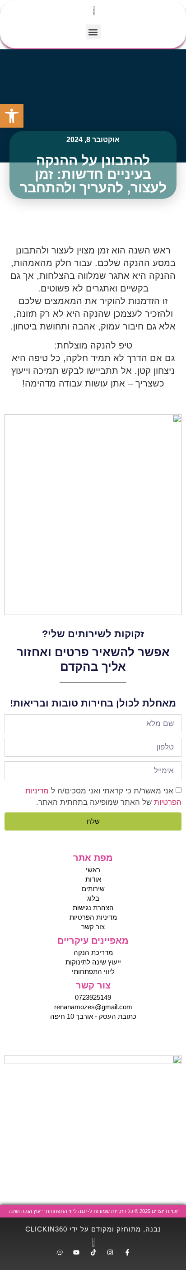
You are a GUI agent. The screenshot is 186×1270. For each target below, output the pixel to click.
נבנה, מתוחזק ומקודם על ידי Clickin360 (93, 1229)
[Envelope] (84, 1037)
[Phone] (102, 1037)
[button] (93, 31)
